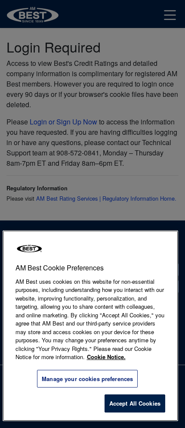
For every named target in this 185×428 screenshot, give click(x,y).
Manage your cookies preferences (87, 379)
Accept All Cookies (134, 403)
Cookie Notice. (106, 357)
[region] (91, 325)
